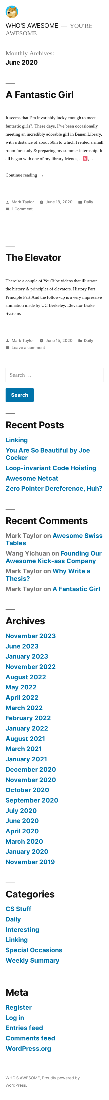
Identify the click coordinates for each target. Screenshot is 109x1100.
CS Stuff (18, 909)
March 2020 (24, 841)
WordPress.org (28, 1048)
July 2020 (21, 810)
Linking (17, 440)
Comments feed (30, 1038)
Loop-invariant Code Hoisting (51, 468)
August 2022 (26, 677)
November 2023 (31, 636)
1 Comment (22, 209)
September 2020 (32, 800)
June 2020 (22, 820)
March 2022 (24, 708)
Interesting (22, 929)
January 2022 (27, 728)
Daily (88, 201)
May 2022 (21, 687)
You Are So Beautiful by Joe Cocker (48, 454)
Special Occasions (34, 950)
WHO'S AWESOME (32, 25)
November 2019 (30, 862)
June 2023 (22, 646)
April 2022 (22, 697)
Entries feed (24, 1028)
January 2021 (26, 759)
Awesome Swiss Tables (54, 539)
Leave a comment (28, 347)
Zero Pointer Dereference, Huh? (54, 488)
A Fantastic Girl (40, 94)
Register (19, 1007)
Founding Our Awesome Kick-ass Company (54, 557)
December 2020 (31, 769)
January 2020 (27, 851)
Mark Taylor (23, 201)
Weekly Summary (33, 960)
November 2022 (31, 666)
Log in (15, 1017)
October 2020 (27, 790)
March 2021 (24, 749)
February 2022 (28, 718)
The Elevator (33, 257)
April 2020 (22, 831)
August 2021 (25, 738)
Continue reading (25, 175)
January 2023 (27, 656)
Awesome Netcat (32, 478)
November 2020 (31, 780)
